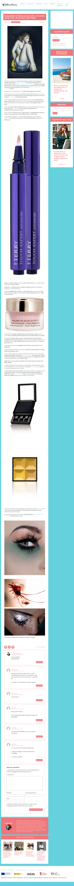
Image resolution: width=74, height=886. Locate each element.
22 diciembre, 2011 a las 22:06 (17, 671)
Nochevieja (12, 97)
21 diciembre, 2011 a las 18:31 (17, 745)
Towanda (42, 22)
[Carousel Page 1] (59, 98)
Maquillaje (30, 4)
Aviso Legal (32, 870)
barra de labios (18, 374)
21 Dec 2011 (7, 22)
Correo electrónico (30, 793)
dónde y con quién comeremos (25, 84)
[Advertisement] (61, 20)
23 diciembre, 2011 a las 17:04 (17, 654)
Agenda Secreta (15, 22)
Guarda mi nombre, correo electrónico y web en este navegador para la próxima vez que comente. (21, 805)
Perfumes (39, 4)
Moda (45, 4)
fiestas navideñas (20, 82)
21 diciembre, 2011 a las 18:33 (17, 729)
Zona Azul (67, 4)
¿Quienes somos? (21, 870)
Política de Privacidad (7, 870)
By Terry (15, 108)
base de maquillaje (27, 355)
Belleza (22, 4)
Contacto (41, 870)
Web (8, 798)
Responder (39, 662)
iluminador (7, 118)
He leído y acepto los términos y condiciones (59, 44)
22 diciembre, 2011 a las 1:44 (17, 694)
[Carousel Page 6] (64, 164)
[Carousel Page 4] (63, 98)
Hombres (52, 4)
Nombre (9, 793)
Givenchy (33, 366)
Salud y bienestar (60, 4)
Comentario (10, 774)
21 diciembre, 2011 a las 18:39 (17, 709)
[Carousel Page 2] (59, 164)
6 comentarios (41, 647)
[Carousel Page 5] (63, 164)
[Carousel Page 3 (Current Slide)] (62, 98)
